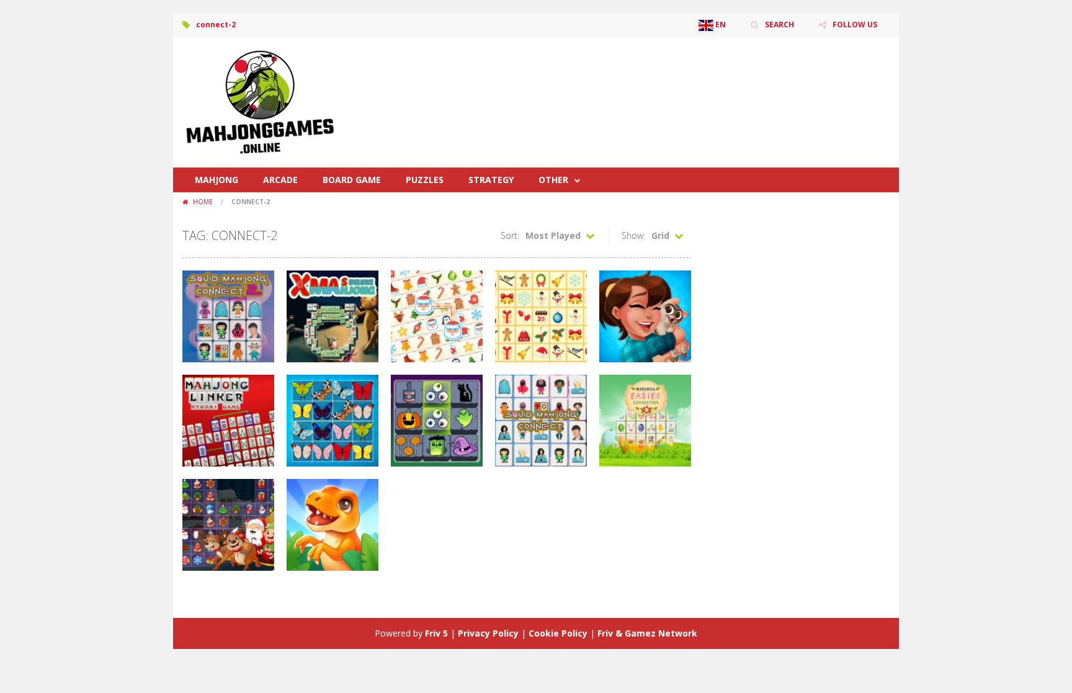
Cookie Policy (558, 633)
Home (203, 201)
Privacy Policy (488, 633)
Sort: (510, 235)
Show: (633, 235)
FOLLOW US (855, 24)
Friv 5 (436, 633)
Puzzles (425, 180)
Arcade (280, 180)
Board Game (352, 180)
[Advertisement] (664, 74)
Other (553, 180)
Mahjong (216, 180)
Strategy (491, 180)
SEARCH (779, 24)
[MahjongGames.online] (259, 101)
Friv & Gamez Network (647, 633)
